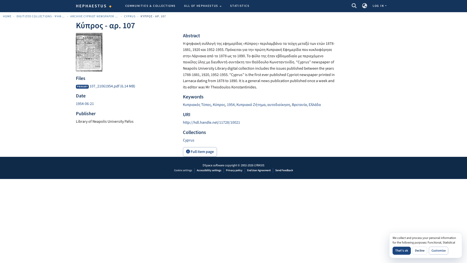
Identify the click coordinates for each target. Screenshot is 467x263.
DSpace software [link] (213, 165)
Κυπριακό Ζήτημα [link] (251, 104)
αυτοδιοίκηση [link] (278, 104)
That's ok (401, 250)
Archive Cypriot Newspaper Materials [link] (94, 16)
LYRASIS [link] (259, 165)
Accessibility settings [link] (209, 170)
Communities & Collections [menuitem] (150, 6)
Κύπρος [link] (219, 104)
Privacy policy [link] (234, 170)
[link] (126, 86)
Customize (438, 250)
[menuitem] (203, 6)
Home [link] (7, 16)
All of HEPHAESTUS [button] (201, 6)
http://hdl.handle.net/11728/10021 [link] (211, 122)
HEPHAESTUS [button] (91, 6)
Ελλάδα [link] (315, 104)
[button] (354, 6)
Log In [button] (379, 6)
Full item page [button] (202, 151)
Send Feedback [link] (284, 170)
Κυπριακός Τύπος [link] (197, 104)
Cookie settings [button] (183, 170)
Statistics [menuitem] (239, 6)
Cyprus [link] (129, 16)
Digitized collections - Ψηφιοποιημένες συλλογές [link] (41, 16)
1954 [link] (231, 104)
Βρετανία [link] (299, 104)
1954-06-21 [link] (85, 103)
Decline (419, 250)
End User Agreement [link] (259, 170)
